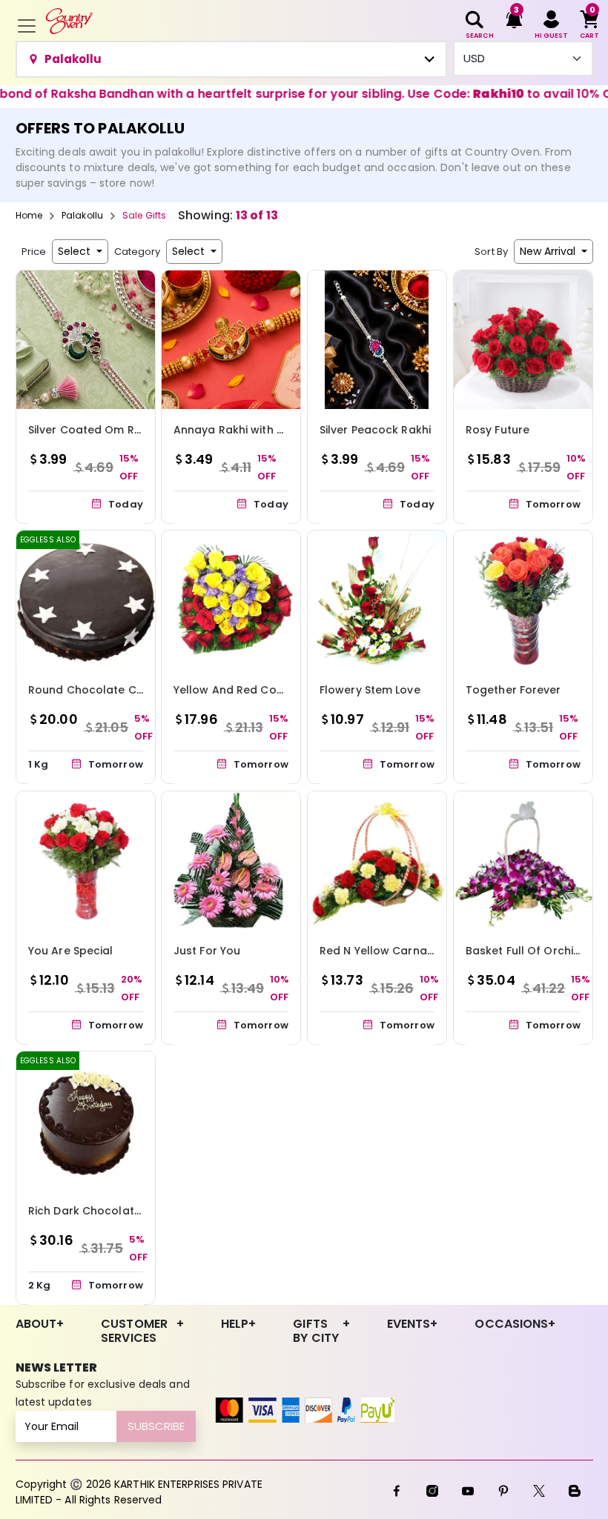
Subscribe (156, 1426)
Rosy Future (497, 429)
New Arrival (549, 251)
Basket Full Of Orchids (526, 950)
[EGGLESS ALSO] (85, 599)
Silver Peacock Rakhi (375, 429)
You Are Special (70, 950)
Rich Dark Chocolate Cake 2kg (112, 1210)
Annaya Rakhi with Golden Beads (264, 429)
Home (29, 215)
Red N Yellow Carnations (387, 950)
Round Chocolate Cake (92, 689)
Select (75, 251)
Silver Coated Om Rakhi (92, 429)
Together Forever (513, 689)
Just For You (207, 950)
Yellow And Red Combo (238, 689)
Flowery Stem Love (370, 689)
